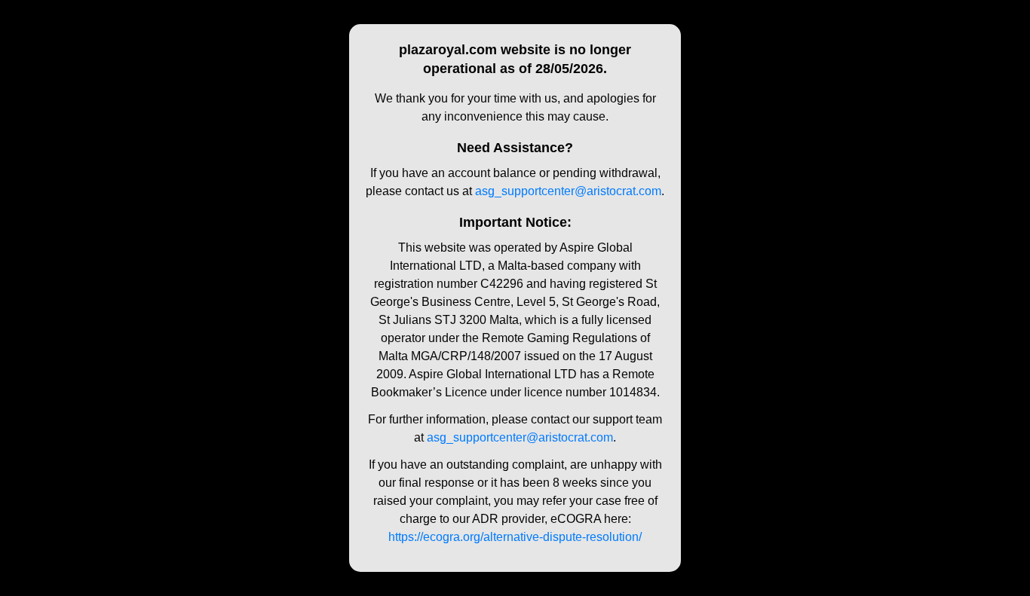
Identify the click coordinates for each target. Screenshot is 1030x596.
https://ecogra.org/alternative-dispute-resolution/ (515, 536)
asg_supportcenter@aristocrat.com (568, 191)
